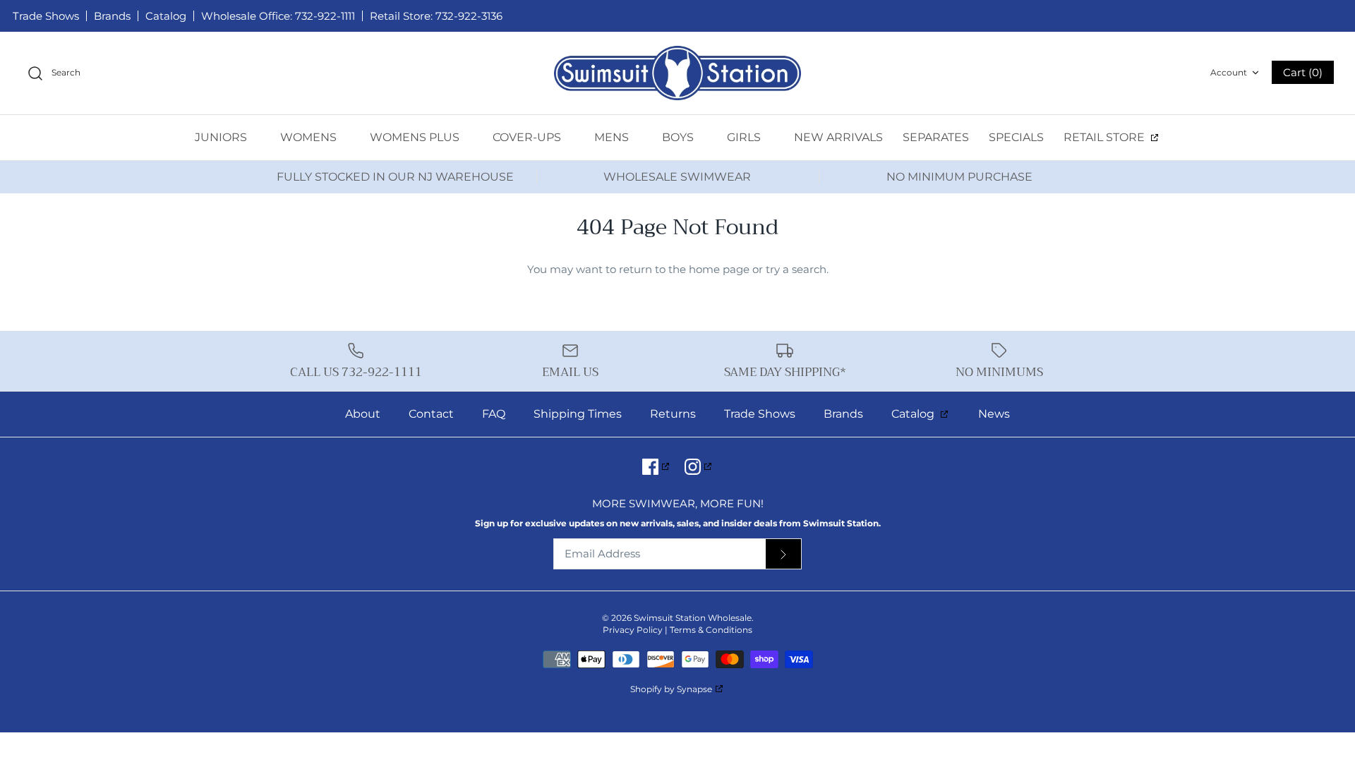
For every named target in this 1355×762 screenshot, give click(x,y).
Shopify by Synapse (671, 689)
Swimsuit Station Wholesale (693, 617)
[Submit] (783, 554)
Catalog (165, 16)
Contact (431, 414)
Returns (673, 414)
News (994, 414)
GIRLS (745, 137)
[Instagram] (699, 467)
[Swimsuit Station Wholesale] (677, 73)
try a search (796, 269)
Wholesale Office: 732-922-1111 (278, 16)
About (362, 414)
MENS (613, 137)
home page (719, 269)
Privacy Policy (633, 629)
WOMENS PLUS (416, 137)
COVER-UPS (528, 137)
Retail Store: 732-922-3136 (436, 16)
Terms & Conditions (711, 629)
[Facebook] (656, 467)
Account (1228, 72)
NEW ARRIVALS (838, 137)
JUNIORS (222, 137)
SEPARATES (936, 137)
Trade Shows (46, 16)
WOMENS (309, 137)
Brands (112, 16)
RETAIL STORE (1106, 137)
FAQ (493, 414)
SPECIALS (1016, 137)
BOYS (679, 137)
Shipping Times (578, 414)
